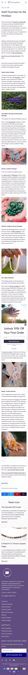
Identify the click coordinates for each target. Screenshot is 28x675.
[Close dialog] (25, 325)
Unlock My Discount (14, 341)
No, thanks (14, 348)
